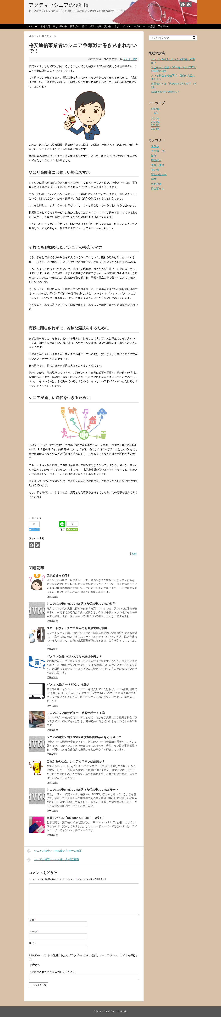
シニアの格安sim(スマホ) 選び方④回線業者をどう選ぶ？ (84, 737)
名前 (32, 919)
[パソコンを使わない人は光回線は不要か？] (37, 663)
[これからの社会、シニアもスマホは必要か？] (37, 768)
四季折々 (74, 26)
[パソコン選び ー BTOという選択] (37, 691)
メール (33, 931)
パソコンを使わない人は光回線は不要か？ (74, 656)
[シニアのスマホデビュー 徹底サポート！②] (37, 719)
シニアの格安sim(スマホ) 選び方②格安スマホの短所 (81, 603)
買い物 (107, 26)
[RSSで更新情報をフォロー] (188, 4)
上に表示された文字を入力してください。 (53, 972)
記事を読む (52, 596)
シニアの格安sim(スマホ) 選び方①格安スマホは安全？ (82, 789)
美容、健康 (95, 26)
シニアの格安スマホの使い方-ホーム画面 (58, 850)
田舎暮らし (163, 26)
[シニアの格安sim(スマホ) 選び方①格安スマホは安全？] (37, 796)
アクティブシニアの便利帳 (58, 5)
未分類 (151, 26)
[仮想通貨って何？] (37, 582)
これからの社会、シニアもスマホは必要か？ (76, 761)
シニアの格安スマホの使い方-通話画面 (56, 859)
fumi (134, 553)
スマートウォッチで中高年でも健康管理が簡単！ (79, 628)
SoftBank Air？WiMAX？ (165, 91)
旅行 (84, 26)
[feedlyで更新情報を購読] (182, 4)
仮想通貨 (45, 26)
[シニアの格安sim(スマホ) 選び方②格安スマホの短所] (37, 610)
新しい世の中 (60, 26)
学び (116, 26)
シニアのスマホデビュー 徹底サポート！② (76, 712)
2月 (156, 112)
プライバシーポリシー (133, 26)
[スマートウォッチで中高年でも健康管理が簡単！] (37, 635)
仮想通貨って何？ (58, 575)
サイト (33, 943)
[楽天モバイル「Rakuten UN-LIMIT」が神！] (37, 824)
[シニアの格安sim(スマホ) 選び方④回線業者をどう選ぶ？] (37, 744)
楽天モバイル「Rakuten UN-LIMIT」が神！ (75, 817)
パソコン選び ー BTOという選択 (68, 684)
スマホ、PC (32, 26)
